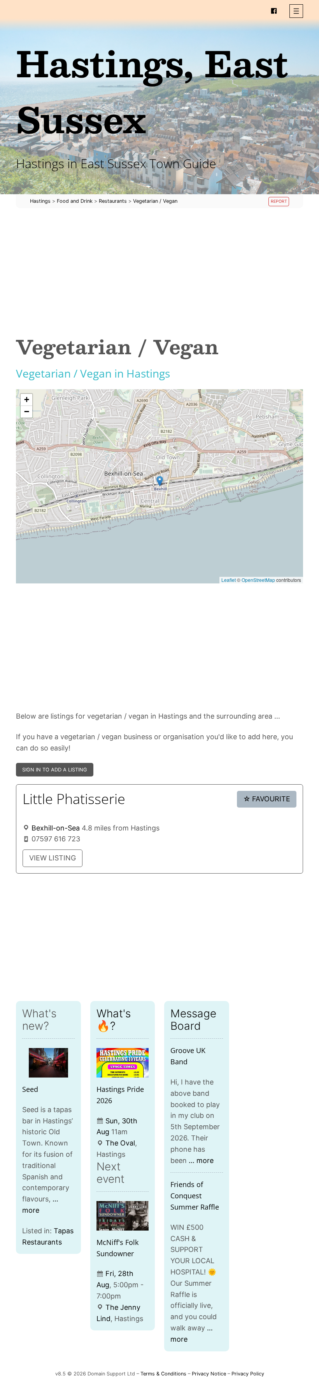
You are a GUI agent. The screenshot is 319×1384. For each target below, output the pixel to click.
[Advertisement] (159, 272)
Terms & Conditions (163, 1374)
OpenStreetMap (258, 579)
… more (201, 1160)
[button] (296, 11)
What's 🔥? (113, 1019)
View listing (52, 858)
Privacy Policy (247, 1374)
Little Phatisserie (74, 798)
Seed (30, 1089)
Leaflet (228, 579)
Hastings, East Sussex (152, 90)
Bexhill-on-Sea (56, 828)
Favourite (267, 799)
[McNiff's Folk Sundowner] (122, 1216)
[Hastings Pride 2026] (122, 1063)
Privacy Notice (209, 1374)
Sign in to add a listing (54, 770)
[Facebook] (274, 11)
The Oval (120, 1143)
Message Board (193, 1019)
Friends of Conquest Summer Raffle (194, 1196)
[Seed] (48, 1063)
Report (279, 201)
